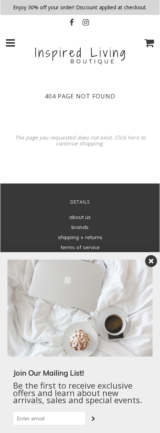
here (133, 137)
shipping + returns (80, 237)
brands (80, 227)
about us (80, 217)
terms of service (80, 247)
